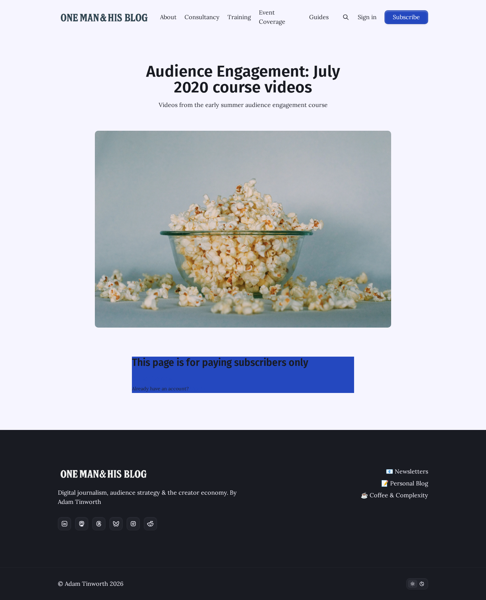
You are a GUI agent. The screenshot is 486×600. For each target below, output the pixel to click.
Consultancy (202, 17)
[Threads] (98, 523)
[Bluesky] (116, 523)
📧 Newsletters (407, 471)
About (168, 17)
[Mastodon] (81, 523)
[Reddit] (150, 523)
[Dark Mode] (417, 583)
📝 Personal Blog (404, 483)
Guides (319, 17)
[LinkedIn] (64, 523)
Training (239, 17)
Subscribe (406, 17)
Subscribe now (152, 378)
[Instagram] (133, 523)
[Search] (345, 17)
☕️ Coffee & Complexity (394, 495)
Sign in (367, 17)
